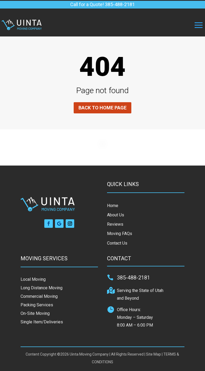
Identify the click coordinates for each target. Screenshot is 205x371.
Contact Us (117, 243)
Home (112, 205)
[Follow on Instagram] (70, 223)
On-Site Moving (35, 313)
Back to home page (102, 107)
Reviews (115, 224)
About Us (115, 214)
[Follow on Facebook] (48, 223)
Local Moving (33, 279)
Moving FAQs (119, 233)
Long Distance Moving (41, 287)
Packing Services (37, 304)
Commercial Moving (39, 296)
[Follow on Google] (59, 223)
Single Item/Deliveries (42, 321)
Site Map (153, 354)
